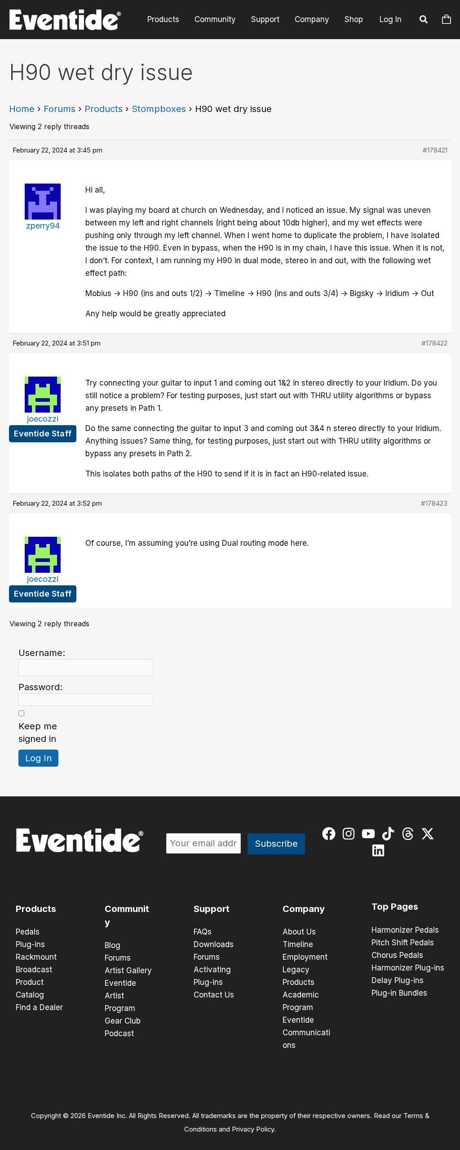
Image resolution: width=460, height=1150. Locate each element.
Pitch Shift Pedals (403, 942)
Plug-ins (30, 944)
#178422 (434, 343)
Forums (59, 108)
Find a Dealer (39, 1007)
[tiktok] (390, 833)
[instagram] (350, 833)
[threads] (410, 833)
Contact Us (214, 994)
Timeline (298, 944)
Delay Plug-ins (398, 980)
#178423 (434, 503)
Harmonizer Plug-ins (408, 967)
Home (22, 108)
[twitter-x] (429, 833)
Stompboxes (159, 108)
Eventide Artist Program (120, 996)
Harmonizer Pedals (405, 929)
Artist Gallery (128, 970)
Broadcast (34, 969)
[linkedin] (380, 850)
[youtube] (370, 833)
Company (312, 19)
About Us (299, 931)
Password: (40, 687)
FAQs (203, 931)
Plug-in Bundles (399, 992)
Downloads (214, 944)
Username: (41, 652)
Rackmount (36, 956)
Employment (305, 956)
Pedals (28, 931)
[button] (424, 20)
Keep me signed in (37, 732)
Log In (391, 19)
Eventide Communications (306, 1032)
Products (163, 19)
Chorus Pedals (397, 955)
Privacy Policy (253, 1129)
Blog (112, 945)
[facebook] (331, 833)
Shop (354, 19)
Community (215, 19)
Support (265, 19)
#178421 (435, 150)
